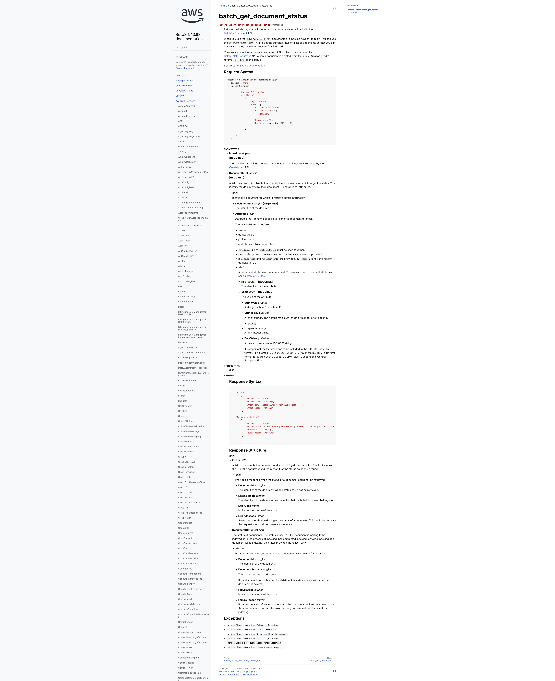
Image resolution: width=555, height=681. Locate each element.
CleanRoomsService (188, 446)
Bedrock (182, 342)
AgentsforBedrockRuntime (192, 352)
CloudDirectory (186, 467)
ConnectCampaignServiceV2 (193, 642)
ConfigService (185, 622)
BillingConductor (187, 390)
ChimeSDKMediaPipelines (192, 426)
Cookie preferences (248, 674)
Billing (181, 385)
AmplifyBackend (186, 156)
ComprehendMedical (189, 604)
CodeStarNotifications (190, 578)
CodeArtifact (185, 522)
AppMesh (183, 230)
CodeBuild (183, 528)
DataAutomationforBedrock (192, 367)
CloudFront (184, 477)
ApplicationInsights (188, 212)
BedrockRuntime (187, 380)
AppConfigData (186, 187)
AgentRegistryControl (189, 136)
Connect (182, 627)
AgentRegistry (185, 131)
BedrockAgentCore (188, 357)
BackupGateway (187, 296)
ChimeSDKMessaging (189, 436)
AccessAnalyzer (186, 106)
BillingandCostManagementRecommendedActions (192, 336)
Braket (181, 395)
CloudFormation (186, 472)
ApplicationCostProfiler (190, 225)
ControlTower (185, 667)
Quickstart (181, 75)
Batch (181, 306)
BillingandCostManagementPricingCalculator (192, 328)
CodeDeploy (184, 548)
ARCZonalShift (186, 256)
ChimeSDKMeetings (188, 431)
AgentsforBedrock (187, 347)
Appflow (182, 197)
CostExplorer (185, 406)
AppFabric (183, 192)
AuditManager (185, 271)
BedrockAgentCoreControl (192, 362)
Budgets (182, 401)
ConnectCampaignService (192, 637)
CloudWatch (184, 517)
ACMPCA (183, 126)
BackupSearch (186, 301)
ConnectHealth (186, 652)
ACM (180, 121)
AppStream (184, 240)
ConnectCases (186, 647)
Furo (256, 671)
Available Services (185, 101)
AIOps (181, 141)
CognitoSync (185, 594)
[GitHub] (334, 671)
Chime (181, 416)
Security (180, 95)
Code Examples (184, 85)
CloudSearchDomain (189, 502)
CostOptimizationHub (189, 672)
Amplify (182, 151)
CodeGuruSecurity (188, 558)
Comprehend (185, 599)
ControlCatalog (186, 662)
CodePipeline (185, 568)
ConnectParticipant (188, 657)
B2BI (180, 286)
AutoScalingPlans (187, 281)
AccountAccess (186, 116)
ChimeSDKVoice (186, 441)
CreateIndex (236, 167)
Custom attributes (254, 275)
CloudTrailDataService (190, 512)
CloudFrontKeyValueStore (192, 482)
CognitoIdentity (186, 583)
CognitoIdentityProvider (191, 589)
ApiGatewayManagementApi (193, 172)
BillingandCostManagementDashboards (192, 313)
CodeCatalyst (185, 533)
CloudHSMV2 (185, 492)
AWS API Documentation (250, 65)
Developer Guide (184, 90)
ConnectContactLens (189, 632)
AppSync (183, 245)
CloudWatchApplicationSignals (193, 219)
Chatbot (182, 411)
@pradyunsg (246, 671)
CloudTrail (183, 507)
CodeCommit (185, 538)
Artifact (182, 261)
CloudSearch (185, 497)
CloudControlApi (187, 462)
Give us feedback (185, 68)
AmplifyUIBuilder (187, 162)
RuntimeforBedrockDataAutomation (193, 374)
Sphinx (232, 671)
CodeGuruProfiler (187, 563)
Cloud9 (182, 456)
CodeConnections (187, 543)
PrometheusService (188, 146)
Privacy (222, 674)
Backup (182, 291)
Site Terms (233, 674)
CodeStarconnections (189, 573)
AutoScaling (184, 276)
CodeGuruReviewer (188, 553)
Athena (182, 266)
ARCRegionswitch (187, 251)
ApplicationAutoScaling (190, 207)
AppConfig (183, 182)
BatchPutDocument (235, 33)
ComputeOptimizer (188, 609)
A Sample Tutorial (185, 80)
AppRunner (184, 235)
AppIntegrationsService (190, 202)
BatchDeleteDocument (237, 56)
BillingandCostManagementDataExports (192, 321)
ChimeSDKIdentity (188, 421)
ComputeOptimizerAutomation (193, 615)
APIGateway (184, 167)
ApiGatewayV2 (186, 177)
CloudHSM (183, 487)
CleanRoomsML (186, 451)
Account (182, 111)
